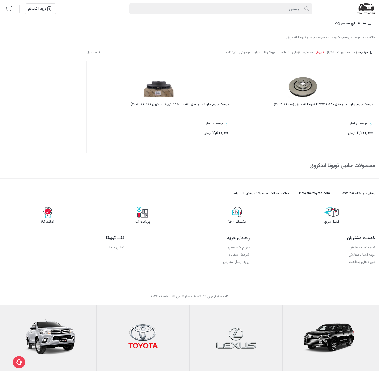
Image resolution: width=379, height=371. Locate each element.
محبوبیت (343, 52)
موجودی (245, 52)
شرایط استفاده (239, 254)
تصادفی (283, 52)
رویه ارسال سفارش (362, 254)
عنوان (257, 52)
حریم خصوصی (239, 247)
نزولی (296, 52)
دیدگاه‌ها (230, 52)
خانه (372, 37)
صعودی (308, 52)
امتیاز (330, 52)
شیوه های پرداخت (362, 262)
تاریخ (320, 52)
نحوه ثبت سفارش (362, 247)
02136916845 (351, 193)
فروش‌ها (269, 52)
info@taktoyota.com (314, 193)
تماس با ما (116, 247)
